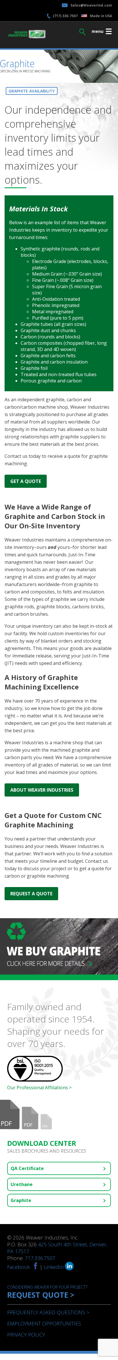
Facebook (18, 1266)
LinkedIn (54, 1266)
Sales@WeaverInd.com (91, 5)
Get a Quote (25, 481)
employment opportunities (44, 1323)
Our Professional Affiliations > (39, 1087)
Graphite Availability (32, 91)
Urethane (22, 1184)
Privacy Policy (26, 1334)
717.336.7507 (40, 1258)
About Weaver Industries (41, 790)
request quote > (47, 1292)
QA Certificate (27, 1168)
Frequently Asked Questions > (48, 1312)
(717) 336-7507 (65, 15)
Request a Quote (31, 893)
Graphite (21, 1200)
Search (82, 30)
